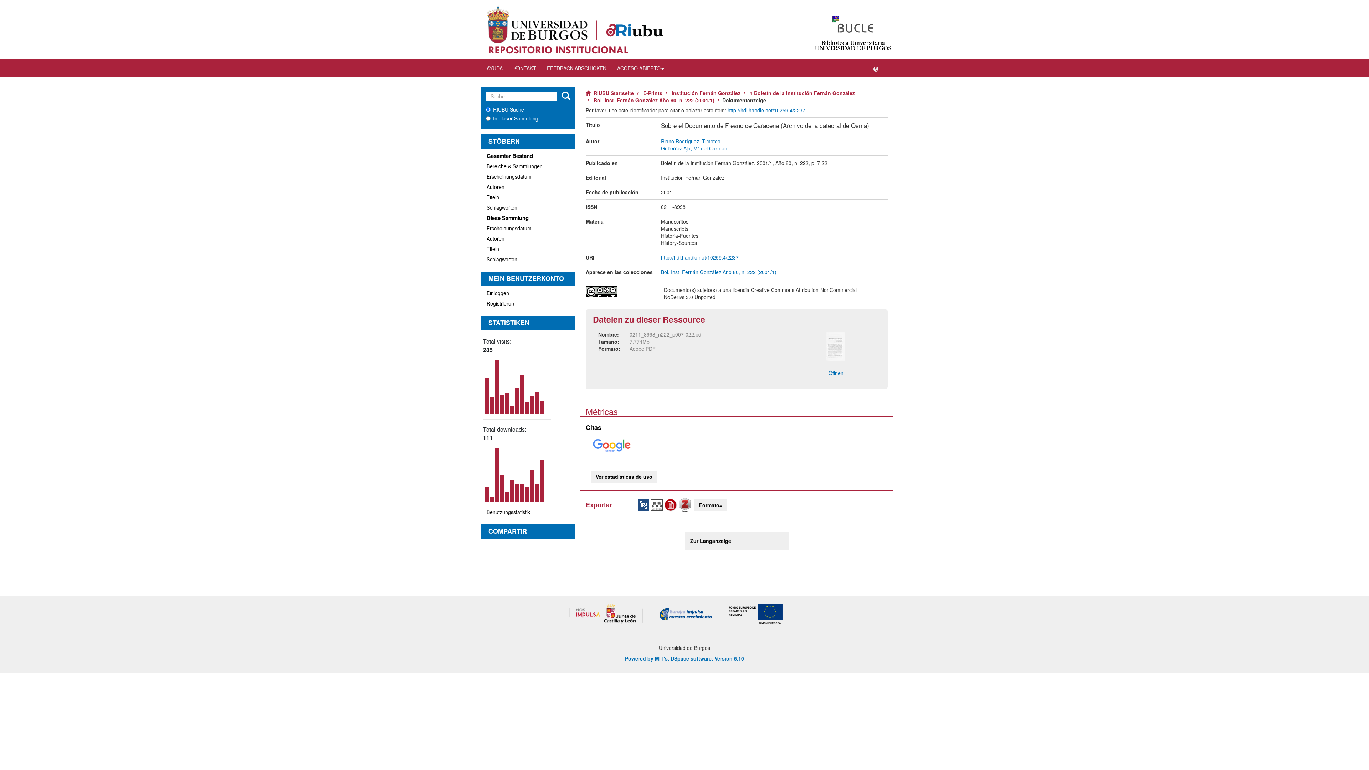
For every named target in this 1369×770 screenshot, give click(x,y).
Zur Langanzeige (710, 540)
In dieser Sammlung (515, 118)
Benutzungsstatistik (508, 511)
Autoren (495, 186)
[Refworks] (672, 504)
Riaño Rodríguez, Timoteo (691, 141)
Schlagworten (502, 207)
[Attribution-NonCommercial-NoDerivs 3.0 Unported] (619, 291)
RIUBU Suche (508, 109)
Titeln (493, 197)
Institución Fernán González (706, 93)
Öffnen (836, 372)
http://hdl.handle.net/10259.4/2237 (766, 110)
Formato (709, 505)
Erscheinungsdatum (509, 176)
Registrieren (500, 303)
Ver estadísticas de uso (624, 476)
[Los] (566, 96)
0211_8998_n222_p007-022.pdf (666, 334)
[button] (876, 68)
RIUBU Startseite (614, 93)
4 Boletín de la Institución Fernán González (802, 93)
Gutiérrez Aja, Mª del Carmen (694, 148)
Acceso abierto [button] (639, 68)
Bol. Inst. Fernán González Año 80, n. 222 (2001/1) (654, 100)
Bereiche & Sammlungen (515, 166)
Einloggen (498, 293)
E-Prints (652, 93)
